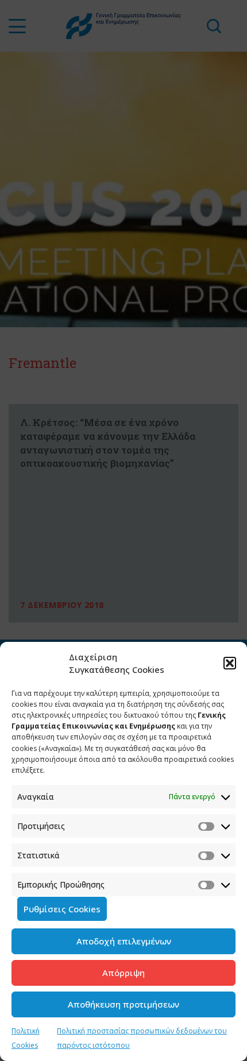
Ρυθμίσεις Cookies (62, 909)
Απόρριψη (123, 972)
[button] (230, 663)
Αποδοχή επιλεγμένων (123, 941)
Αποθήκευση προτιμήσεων (123, 1004)
